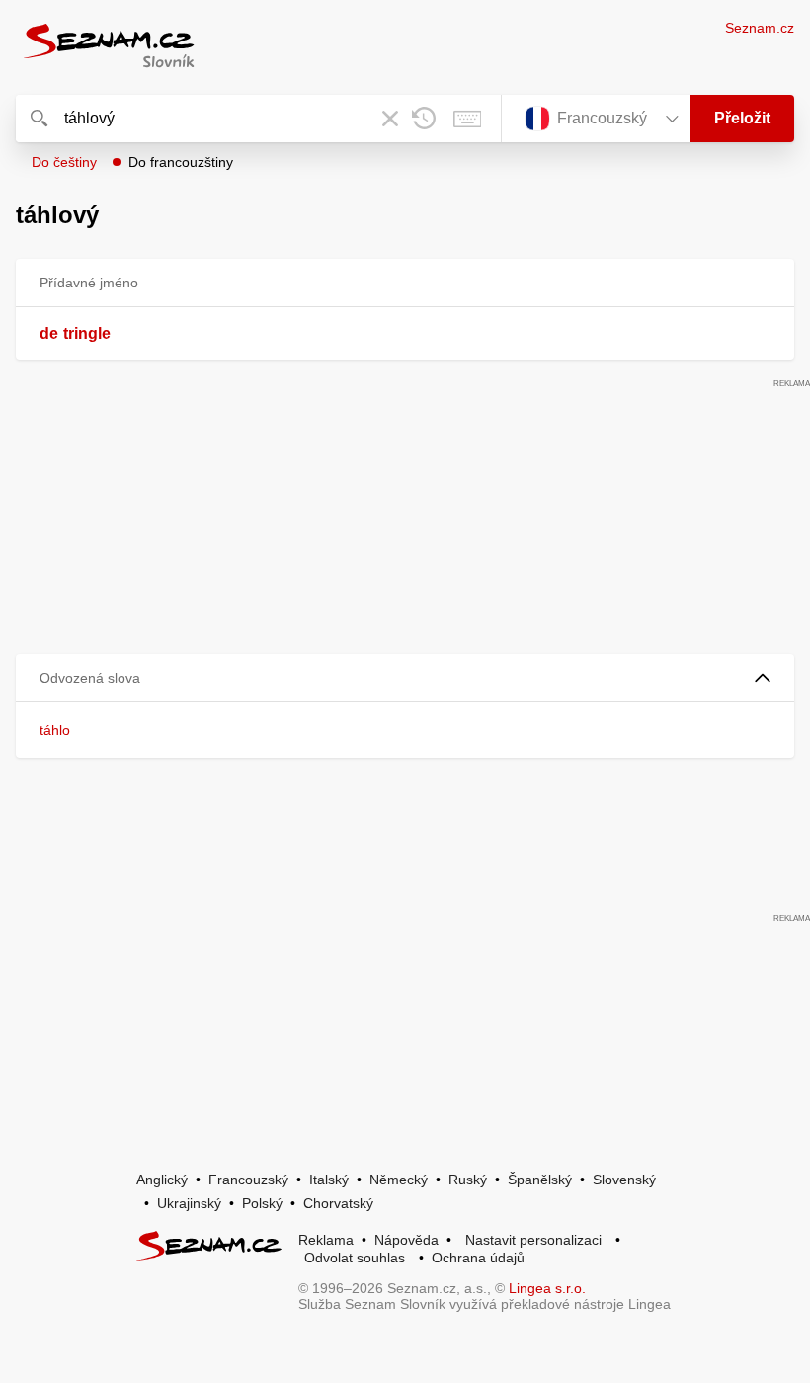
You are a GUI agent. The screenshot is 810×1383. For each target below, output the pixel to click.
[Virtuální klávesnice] (467, 118)
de (49, 333)
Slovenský (624, 1179)
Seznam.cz (759, 28)
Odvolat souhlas (354, 1257)
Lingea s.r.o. (547, 1288)
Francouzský (248, 1179)
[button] (405, 678)
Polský (262, 1203)
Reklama (326, 1240)
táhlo (55, 730)
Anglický (162, 1179)
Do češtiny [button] (64, 162)
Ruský (467, 1179)
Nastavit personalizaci (533, 1240)
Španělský (540, 1179)
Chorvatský (338, 1203)
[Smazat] (390, 118)
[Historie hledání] (424, 118)
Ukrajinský (189, 1203)
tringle (87, 333)
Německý (398, 1179)
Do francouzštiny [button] (180, 162)
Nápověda (406, 1240)
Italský (329, 1179)
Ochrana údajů (478, 1257)
